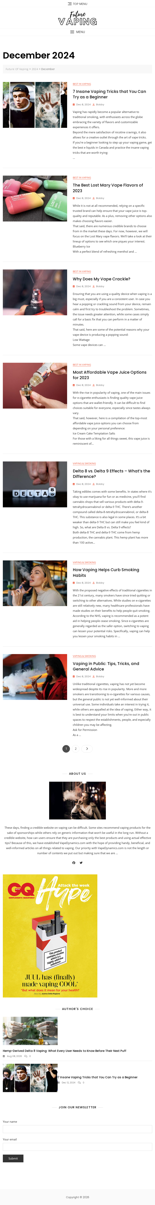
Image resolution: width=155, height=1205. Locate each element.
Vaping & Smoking (84, 463)
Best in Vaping (82, 84)
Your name (10, 1121)
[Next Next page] (87, 749)
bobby (100, 104)
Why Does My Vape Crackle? (101, 279)
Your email (10, 1139)
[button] (77, 32)
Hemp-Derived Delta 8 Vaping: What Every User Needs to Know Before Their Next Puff (64, 1051)
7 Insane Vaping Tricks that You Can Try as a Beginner (98, 1077)
